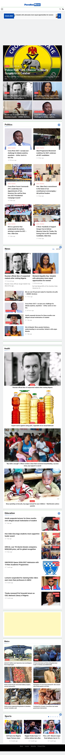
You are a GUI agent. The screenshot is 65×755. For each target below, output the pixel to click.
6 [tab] (59, 716)
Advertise (33, 746)
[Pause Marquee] (59, 16)
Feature (29, 461)
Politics (42, 112)
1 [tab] (48, 716)
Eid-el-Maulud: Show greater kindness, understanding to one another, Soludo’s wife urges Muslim (41, 329)
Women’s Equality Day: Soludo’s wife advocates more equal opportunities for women (46, 98)
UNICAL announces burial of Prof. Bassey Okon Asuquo (26, 71)
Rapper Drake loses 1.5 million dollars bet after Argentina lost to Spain (33, 738)
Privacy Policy (41, 746)
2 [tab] (50, 716)
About (21, 746)
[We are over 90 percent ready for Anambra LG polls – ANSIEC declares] (41, 16)
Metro (7, 659)
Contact (27, 746)
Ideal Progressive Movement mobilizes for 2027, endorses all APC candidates (46, 153)
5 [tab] (57, 716)
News (36, 93)
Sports (13, 733)
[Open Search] (60, 9)
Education (8, 66)
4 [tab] (55, 716)
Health (7, 93)
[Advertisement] (32, 32)
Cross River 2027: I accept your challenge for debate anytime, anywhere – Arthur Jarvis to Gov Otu (46, 117)
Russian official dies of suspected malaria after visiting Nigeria (32, 387)
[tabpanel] (13, 731)
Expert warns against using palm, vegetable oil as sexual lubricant (32, 425)
